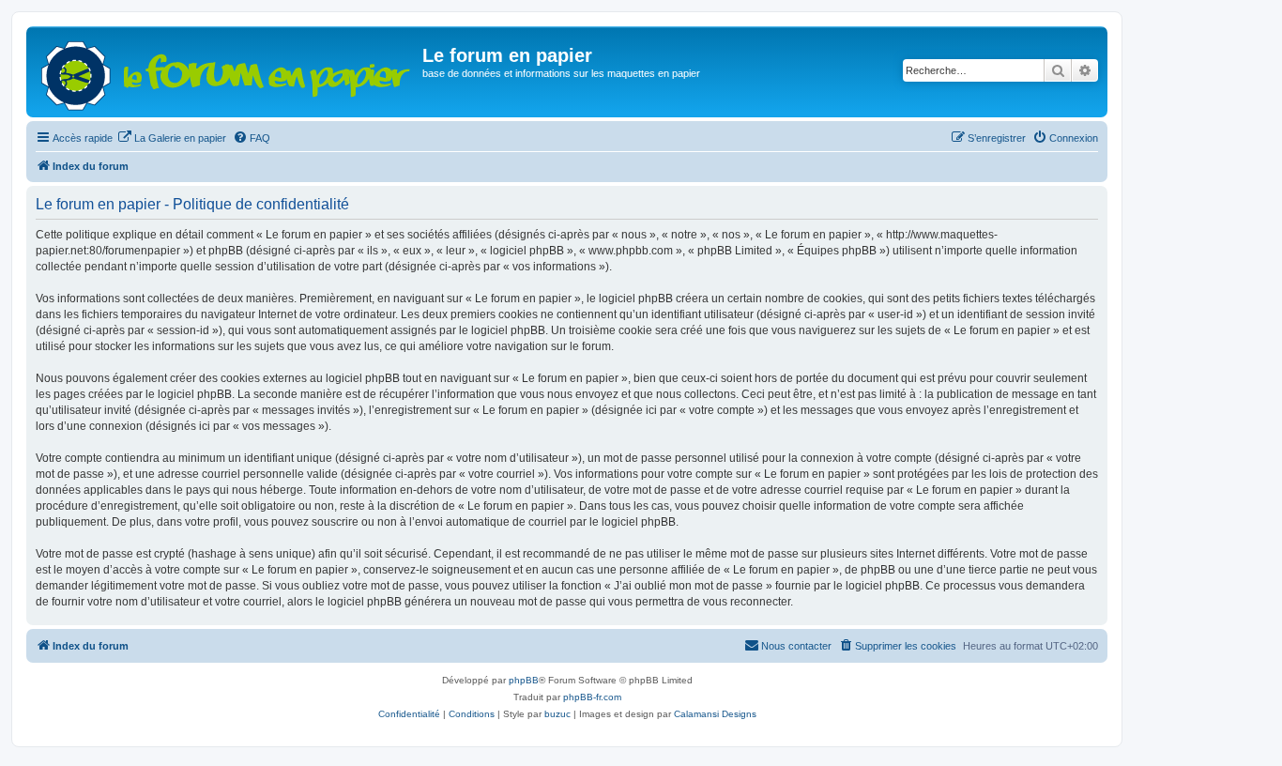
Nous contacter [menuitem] (796, 645)
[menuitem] (171, 138)
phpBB (524, 680)
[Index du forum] (226, 72)
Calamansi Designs (715, 714)
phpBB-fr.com (592, 697)
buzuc (557, 714)
